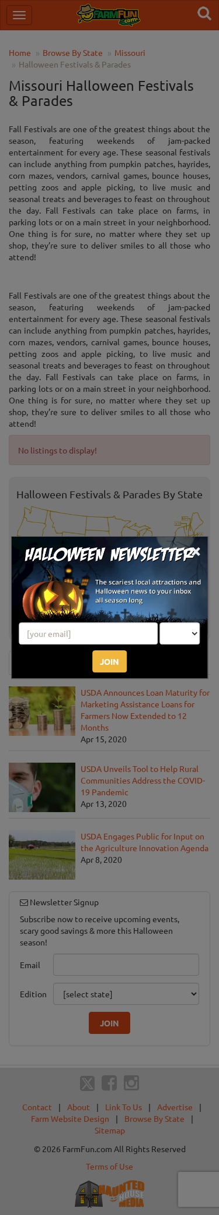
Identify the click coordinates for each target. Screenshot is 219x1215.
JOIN (109, 661)
